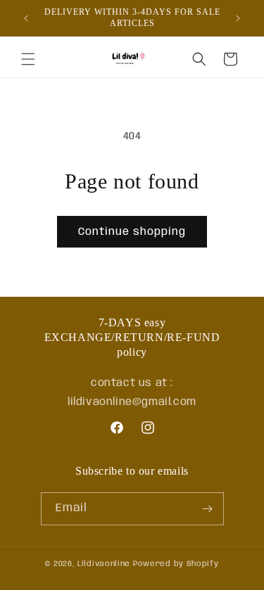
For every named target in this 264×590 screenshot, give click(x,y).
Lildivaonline (103, 564)
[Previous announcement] (26, 18)
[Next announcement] (237, 18)
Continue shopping (132, 232)
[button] (28, 59)
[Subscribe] (207, 508)
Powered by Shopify (176, 564)
